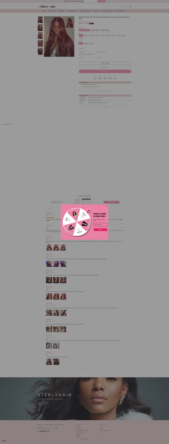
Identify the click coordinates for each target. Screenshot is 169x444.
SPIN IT (100, 229)
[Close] (106, 205)
